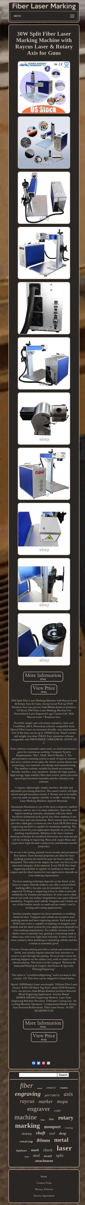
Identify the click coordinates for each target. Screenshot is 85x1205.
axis (68, 1094)
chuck (48, 1150)
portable (52, 1095)
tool (52, 1133)
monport (52, 1126)
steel (36, 1155)
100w (51, 1119)
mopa (62, 1101)
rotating (26, 1141)
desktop (27, 1133)
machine (25, 1117)
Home (44, 1176)
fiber (26, 1085)
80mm (43, 1140)
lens (43, 1119)
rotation (64, 1087)
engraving (28, 1093)
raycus (27, 1101)
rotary (65, 1117)
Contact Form (44, 1182)
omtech (51, 1087)
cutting (69, 1127)
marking (27, 1125)
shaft (40, 1132)
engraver (38, 1108)
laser (64, 1148)
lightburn (21, 1150)
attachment (44, 1161)
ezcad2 (48, 1156)
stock (26, 1157)
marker (46, 1101)
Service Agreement (44, 1195)
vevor (39, 1088)
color (57, 1110)
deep (62, 1133)
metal (61, 1139)
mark (35, 1150)
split (60, 1155)
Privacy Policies (44, 1189)
